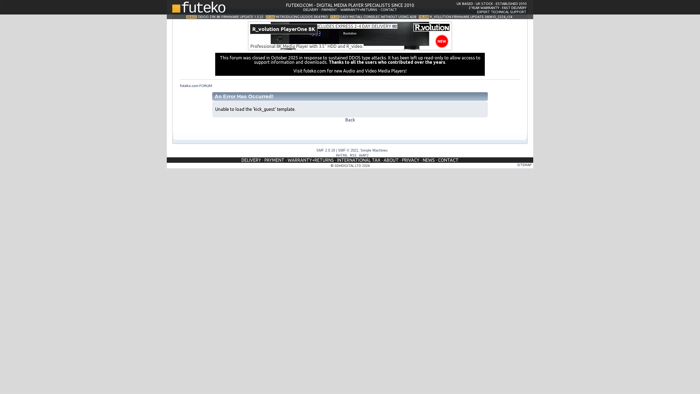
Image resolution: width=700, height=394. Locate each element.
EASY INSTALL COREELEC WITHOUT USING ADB (378, 17)
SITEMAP (524, 165)
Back (350, 119)
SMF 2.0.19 (325, 150)
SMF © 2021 (348, 150)
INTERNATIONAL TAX (358, 160)
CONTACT (389, 9)
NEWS (429, 160)
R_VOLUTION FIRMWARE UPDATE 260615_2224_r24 (471, 17)
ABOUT (391, 160)
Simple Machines (374, 150)
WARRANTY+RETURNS (358, 9)
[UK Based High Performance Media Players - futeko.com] (198, 10)
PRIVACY (410, 160)
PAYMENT (329, 9)
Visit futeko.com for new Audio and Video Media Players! (350, 70)
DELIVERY (310, 9)
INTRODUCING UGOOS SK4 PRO (302, 17)
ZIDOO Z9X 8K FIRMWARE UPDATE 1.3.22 (230, 17)
